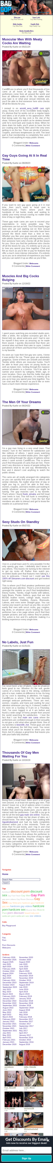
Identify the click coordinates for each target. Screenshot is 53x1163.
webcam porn (9, 916)
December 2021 (9, 1024)
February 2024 (9, 980)
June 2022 (7, 1010)
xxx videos (35, 916)
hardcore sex (17, 909)
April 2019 (23, 992)
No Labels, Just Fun (17, 642)
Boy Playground (9, 925)
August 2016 (24, 1044)
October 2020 (25, 960)
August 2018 (24, 1010)
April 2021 (7, 1037)
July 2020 (23, 964)
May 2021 (7, 1035)
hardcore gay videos (21, 906)
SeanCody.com (31, 913)
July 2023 (7, 989)
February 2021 (9, 1040)
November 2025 (9, 960)
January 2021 (8, 1042)
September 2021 (10, 1031)
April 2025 (7, 966)
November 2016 (26, 1037)
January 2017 (25, 1035)
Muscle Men (31, 910)
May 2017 (23, 1031)
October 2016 (25, 1040)
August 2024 (8, 973)
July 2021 (7, 1033)
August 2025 (8, 962)
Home (5, 874)
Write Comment (33, 146)
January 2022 (8, 1021)
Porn (4, 940)
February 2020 (25, 973)
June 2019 (23, 989)
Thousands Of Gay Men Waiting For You (20, 754)
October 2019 (25, 980)
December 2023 (9, 982)
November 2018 (26, 1003)
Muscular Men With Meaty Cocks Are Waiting (22, 41)
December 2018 (26, 1001)
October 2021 (8, 1028)
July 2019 (23, 987)
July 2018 (23, 1012)
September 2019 (26, 982)
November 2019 (26, 978)
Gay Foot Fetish (14, 896)
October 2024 (8, 971)
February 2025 (9, 969)
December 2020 (9, 1044)
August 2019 (24, 985)
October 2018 (25, 1005)
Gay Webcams (15, 903)
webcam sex (22, 916)
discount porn (20, 891)
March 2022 (8, 1017)
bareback (6, 892)
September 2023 (10, 987)
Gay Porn (38, 895)
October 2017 (25, 1024)
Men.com (17, 17)
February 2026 (9, 957)
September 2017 (26, 1026)
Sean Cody (36, 17)
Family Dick (35, 24)
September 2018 (26, 1008)
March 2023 (8, 994)
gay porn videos (9, 899)
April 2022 (7, 1015)
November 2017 (26, 1021)
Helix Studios (17, 24)
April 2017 (23, 1033)
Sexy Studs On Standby (20, 522)
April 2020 (23, 969)
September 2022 (10, 1005)
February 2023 (9, 996)
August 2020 (24, 962)
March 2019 (24, 994)
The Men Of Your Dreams (21, 402)
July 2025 (7, 964)
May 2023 (7, 992)
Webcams (33, 143)
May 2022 (7, 1012)
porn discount (15, 912)
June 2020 (23, 966)
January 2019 (25, 998)
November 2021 (9, 1026)
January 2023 (8, 998)
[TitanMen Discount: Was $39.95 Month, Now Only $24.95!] (26, 14)
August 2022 (8, 1008)
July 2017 (23, 1028)
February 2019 (25, 996)
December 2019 (26, 976)
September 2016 (26, 1042)
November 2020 (26, 957)
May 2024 (7, 976)
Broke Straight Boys (26, 31)
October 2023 (8, 985)
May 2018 (23, 1015)
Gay (4, 937)
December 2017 (26, 1019)
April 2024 (7, 978)
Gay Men (25, 895)
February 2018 (25, 1017)
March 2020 (24, 971)
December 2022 (9, 1001)
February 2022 (9, 1019)
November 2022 (9, 1003)
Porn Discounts (8, 945)
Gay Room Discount (25, 899)
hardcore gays (28, 903)
